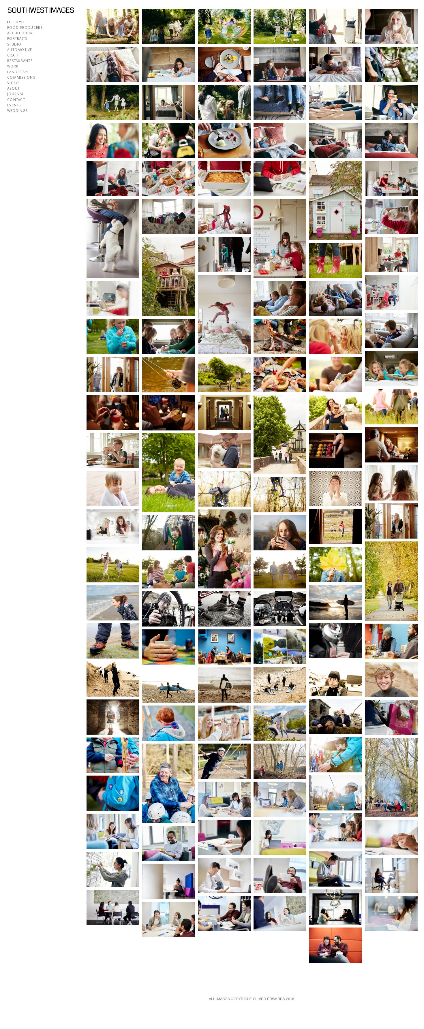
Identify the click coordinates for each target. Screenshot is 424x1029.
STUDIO (14, 44)
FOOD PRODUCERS (25, 27)
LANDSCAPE (18, 72)
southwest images (40, 10)
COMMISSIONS (21, 77)
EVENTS (14, 105)
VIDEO (13, 83)
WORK (12, 66)
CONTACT (16, 99)
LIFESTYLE (16, 22)
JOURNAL (15, 94)
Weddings (17, 110)
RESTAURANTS (20, 61)
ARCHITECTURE (21, 33)
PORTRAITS (17, 38)
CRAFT (13, 55)
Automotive (19, 50)
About (13, 88)
